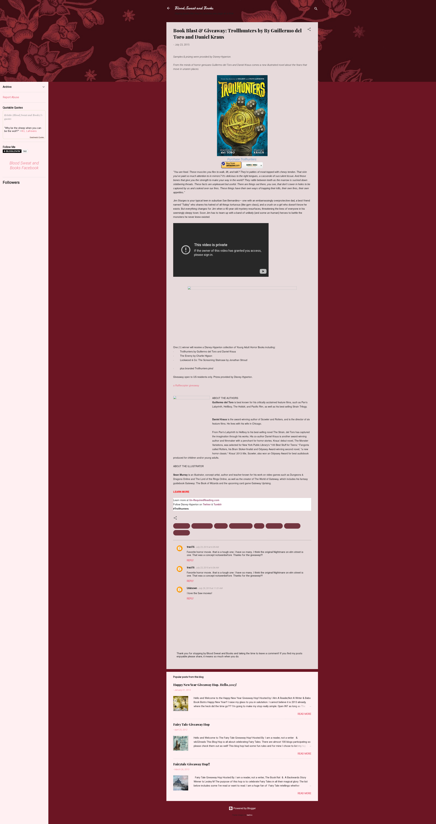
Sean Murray (274, 525)
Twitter (207, 504)
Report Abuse (11, 97)
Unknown (192, 588)
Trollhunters (292, 525)
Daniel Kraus (182, 525)
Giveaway (221, 525)
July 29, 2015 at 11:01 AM (210, 588)
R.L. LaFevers (29, 131)
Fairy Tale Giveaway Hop (191, 724)
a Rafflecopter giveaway (186, 385)
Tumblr (218, 504)
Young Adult (181, 532)
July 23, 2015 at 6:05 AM (207, 547)
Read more (304, 713)
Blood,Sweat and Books (194, 8)
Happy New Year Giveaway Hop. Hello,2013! (205, 685)
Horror (259, 525)
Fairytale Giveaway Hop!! (191, 764)
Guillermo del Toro (241, 525)
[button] (309, 30)
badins (249, 815)
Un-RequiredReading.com (204, 500)
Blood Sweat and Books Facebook (24, 165)
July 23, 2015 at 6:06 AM (207, 567)
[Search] (316, 9)
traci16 (190, 546)
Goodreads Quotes (37, 137)
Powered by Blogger (244, 808)
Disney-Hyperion (202, 525)
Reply (190, 560)
